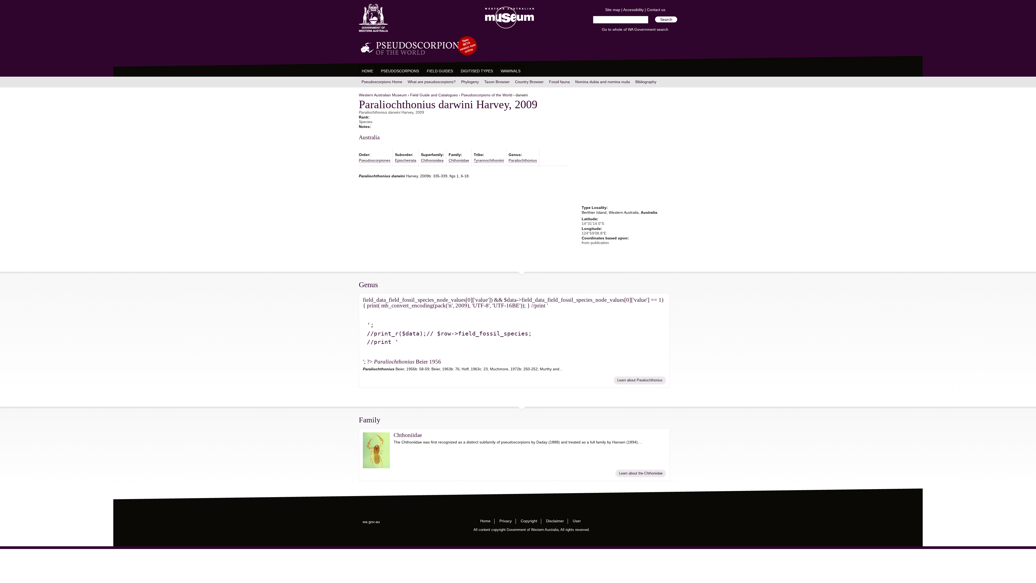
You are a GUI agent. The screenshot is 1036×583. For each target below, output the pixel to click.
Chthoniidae (459, 160)
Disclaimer (555, 521)
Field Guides (440, 71)
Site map (612, 10)
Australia (369, 137)
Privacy (505, 521)
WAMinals (510, 71)
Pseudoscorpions (400, 71)
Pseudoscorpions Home (382, 82)
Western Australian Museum (508, 18)
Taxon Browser (497, 82)
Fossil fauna (559, 82)
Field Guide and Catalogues (434, 95)
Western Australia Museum (373, 18)
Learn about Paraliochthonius (640, 380)
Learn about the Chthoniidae (641, 473)
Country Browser (529, 82)
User (577, 521)
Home (367, 71)
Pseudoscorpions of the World (486, 95)
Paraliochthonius (523, 160)
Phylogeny (470, 82)
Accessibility (633, 10)
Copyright (529, 521)
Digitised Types (477, 71)
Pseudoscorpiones (374, 160)
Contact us (656, 10)
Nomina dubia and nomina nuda (602, 82)
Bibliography (645, 82)
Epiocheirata (405, 160)
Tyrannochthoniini (489, 160)
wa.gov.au (371, 522)
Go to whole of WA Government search (635, 29)
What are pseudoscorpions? (432, 82)
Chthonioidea (432, 160)
